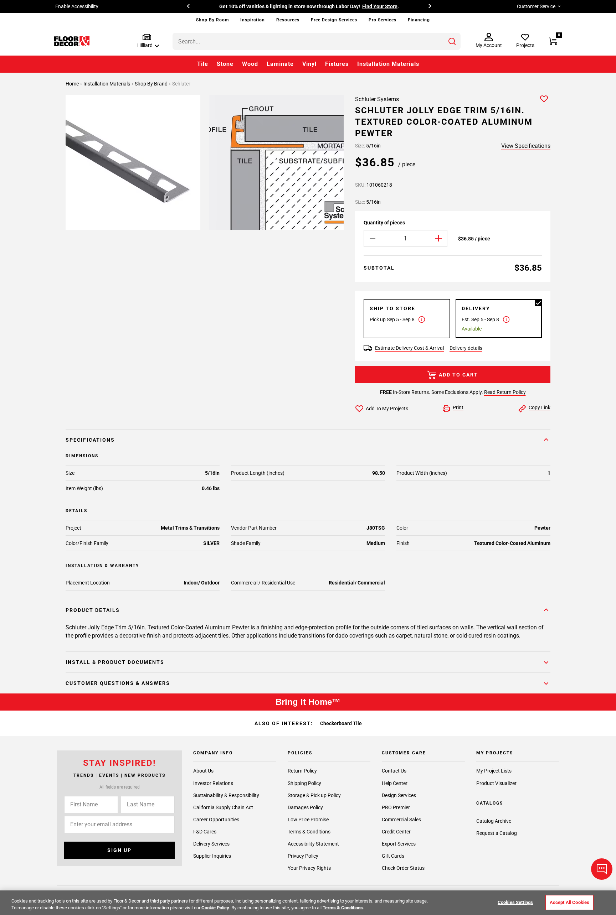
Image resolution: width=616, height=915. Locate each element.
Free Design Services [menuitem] (334, 19)
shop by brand (152, 84)
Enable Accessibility (76, 6)
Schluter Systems (377, 99)
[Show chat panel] (601, 869)
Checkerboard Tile (341, 723)
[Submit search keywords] (452, 41)
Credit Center (396, 832)
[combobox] (317, 41)
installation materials (107, 84)
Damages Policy (305, 807)
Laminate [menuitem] (280, 64)
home (73, 84)
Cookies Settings (515, 902)
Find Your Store (379, 6)
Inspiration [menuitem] (252, 19)
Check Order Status (403, 868)
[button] (146, 41)
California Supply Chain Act (223, 807)
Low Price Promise (308, 819)
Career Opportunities (216, 819)
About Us (203, 771)
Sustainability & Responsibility (226, 795)
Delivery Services (211, 844)
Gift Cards (393, 856)
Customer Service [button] (536, 6)
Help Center (394, 783)
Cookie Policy (215, 907)
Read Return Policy (505, 392)
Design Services (399, 795)
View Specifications (525, 145)
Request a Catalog (496, 833)
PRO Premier (396, 807)
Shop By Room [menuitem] (212, 19)
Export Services (399, 844)
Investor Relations (213, 783)
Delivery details (466, 348)
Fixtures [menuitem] (337, 64)
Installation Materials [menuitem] (388, 64)
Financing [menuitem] (419, 19)
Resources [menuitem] (287, 19)
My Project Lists (494, 771)
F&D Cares (204, 832)
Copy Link (539, 407)
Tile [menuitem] (202, 64)
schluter (181, 84)
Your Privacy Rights (309, 868)
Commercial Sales (401, 819)
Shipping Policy (304, 783)
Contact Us (394, 771)
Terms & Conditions (309, 832)
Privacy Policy (303, 856)
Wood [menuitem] (250, 64)
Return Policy (302, 771)
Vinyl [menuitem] (309, 64)
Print (458, 407)
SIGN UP (119, 850)
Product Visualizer (496, 783)
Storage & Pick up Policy (314, 795)
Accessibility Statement (313, 844)
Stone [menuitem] (225, 64)
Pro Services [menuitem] (382, 19)
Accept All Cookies (569, 902)
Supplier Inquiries (212, 856)
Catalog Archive (493, 821)
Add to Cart (458, 375)
